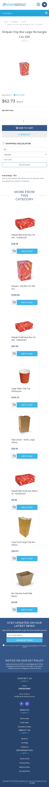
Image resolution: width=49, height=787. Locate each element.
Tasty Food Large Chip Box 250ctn (23, 543)
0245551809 (24, 688)
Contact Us (24, 746)
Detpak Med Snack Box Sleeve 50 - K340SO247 (24, 492)
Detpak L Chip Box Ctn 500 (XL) (23, 287)
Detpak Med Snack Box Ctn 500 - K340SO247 (23, 236)
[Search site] (46, 13)
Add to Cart (25, 128)
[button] (24, 135)
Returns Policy (24, 767)
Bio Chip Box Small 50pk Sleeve (21, 595)
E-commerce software (24, 783)
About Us (24, 738)
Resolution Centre (24, 726)
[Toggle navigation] (38, 4)
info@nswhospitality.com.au (24, 696)
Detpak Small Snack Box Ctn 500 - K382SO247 (23, 339)
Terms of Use (24, 758)
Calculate (25, 164)
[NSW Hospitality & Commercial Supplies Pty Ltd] (14, 4)
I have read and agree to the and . (25, 645)
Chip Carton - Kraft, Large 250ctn (23, 441)
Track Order (24, 722)
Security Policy (24, 771)
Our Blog (24, 742)
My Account (24, 718)
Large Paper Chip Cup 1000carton (20, 390)
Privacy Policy (25, 762)
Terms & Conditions (31, 645)
